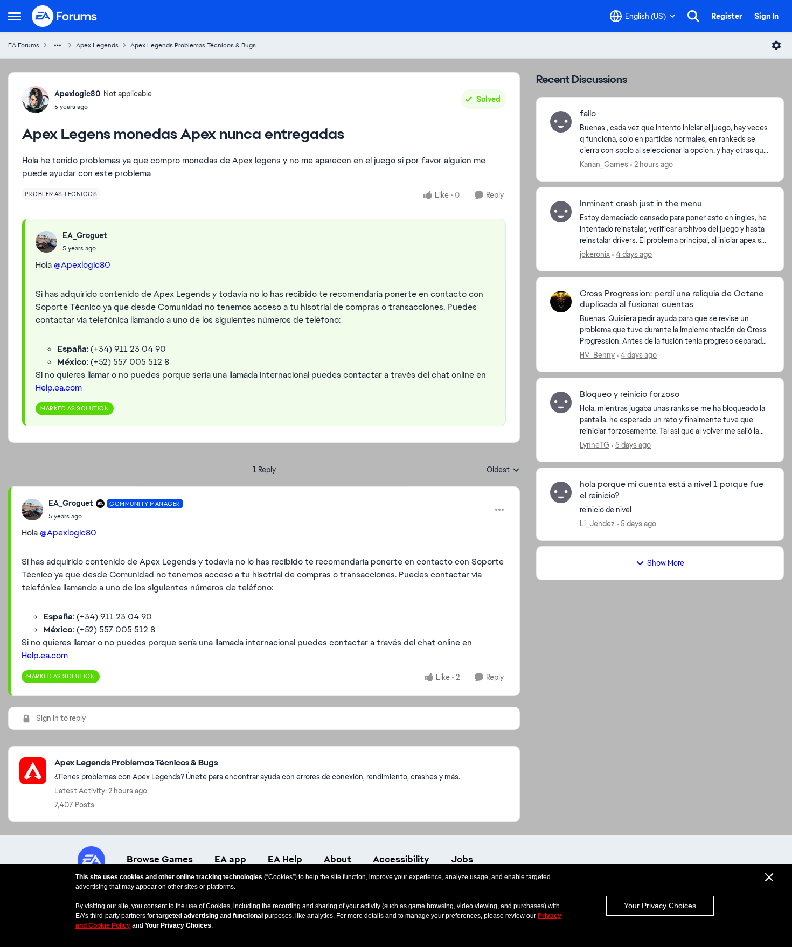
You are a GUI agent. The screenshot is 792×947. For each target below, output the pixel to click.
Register (726, 16)
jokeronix (595, 254)
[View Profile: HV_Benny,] (561, 301)
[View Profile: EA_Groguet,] (46, 242)
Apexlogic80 (77, 94)
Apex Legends (97, 45)
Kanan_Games (604, 164)
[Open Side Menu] (14, 16)
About (337, 859)
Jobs (462, 859)
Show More (665, 563)
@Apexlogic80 (82, 264)
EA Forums (23, 45)
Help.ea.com (59, 387)
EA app (230, 859)
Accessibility (401, 859)
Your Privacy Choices (660, 905)
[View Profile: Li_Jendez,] (561, 492)
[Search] (693, 16)
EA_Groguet (84, 235)
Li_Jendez (597, 523)
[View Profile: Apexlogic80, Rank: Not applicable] (35, 99)
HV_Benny (597, 355)
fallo (588, 113)
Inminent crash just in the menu (641, 203)
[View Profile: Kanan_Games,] (561, 122)
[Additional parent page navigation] (57, 45)
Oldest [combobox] (503, 470)
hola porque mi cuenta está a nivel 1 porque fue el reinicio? (671, 490)
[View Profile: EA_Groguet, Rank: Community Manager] (32, 509)
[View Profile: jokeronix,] (561, 211)
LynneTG (594, 445)
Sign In (766, 16)
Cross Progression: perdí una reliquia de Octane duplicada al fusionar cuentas (671, 299)
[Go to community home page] (65, 16)
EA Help (285, 859)
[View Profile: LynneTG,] (561, 402)
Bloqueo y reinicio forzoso (629, 394)
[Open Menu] (776, 45)
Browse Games (160, 859)
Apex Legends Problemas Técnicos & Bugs (193, 45)
